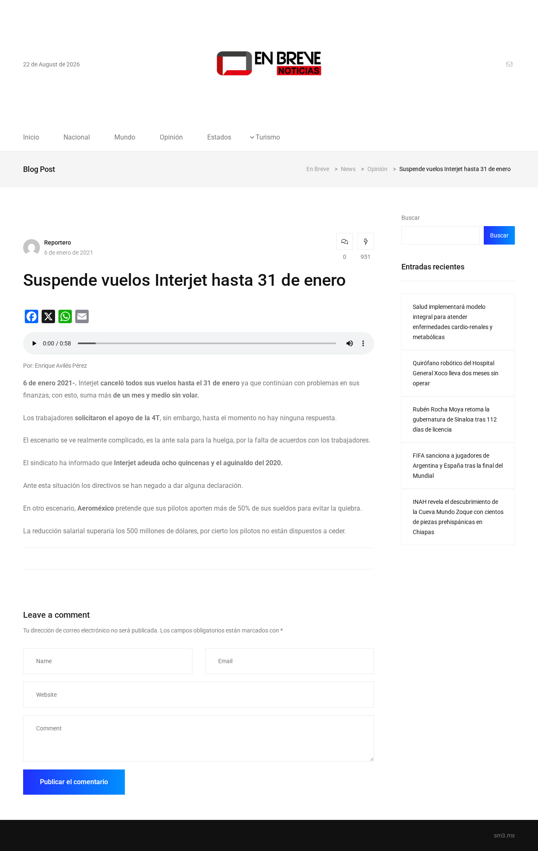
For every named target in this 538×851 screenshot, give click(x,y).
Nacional (76, 137)
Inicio (31, 137)
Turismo (268, 137)
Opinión (171, 137)
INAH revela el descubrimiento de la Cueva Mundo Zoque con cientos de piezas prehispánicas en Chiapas (458, 516)
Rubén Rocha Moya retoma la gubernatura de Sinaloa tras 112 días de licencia (455, 419)
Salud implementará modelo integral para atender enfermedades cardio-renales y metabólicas (453, 321)
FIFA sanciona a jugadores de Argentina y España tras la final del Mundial (458, 465)
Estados (219, 137)
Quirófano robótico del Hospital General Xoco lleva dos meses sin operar (455, 373)
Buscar (410, 217)
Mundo (124, 137)
